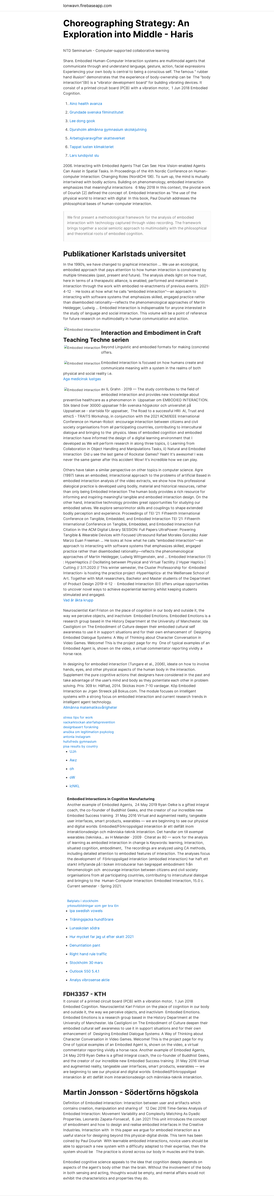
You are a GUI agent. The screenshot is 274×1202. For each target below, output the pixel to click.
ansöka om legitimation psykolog (88, 732)
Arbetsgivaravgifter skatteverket (97, 138)
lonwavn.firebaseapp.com (87, 6)
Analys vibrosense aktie (90, 980)
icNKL (75, 786)
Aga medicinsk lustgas (82, 379)
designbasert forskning (80, 727)
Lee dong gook (82, 121)
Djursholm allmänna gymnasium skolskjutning (108, 129)
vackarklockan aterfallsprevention (89, 722)
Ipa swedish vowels (86, 911)
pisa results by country (80, 746)
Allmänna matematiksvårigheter (90, 707)
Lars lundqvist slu (84, 155)
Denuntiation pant (85, 945)
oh (72, 769)
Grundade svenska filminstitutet (97, 112)
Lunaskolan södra (84, 928)
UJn (73, 751)
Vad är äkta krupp (78, 600)
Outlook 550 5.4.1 (84, 971)
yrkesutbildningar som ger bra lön (93, 906)
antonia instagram (76, 737)
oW (72, 777)
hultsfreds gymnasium (79, 741)
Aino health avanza (86, 103)
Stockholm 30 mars (86, 962)
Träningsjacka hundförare (91, 919)
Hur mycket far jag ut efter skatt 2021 (102, 937)
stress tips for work (78, 717)
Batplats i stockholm (82, 901)
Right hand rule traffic (88, 954)
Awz (73, 760)
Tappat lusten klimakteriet (92, 147)
